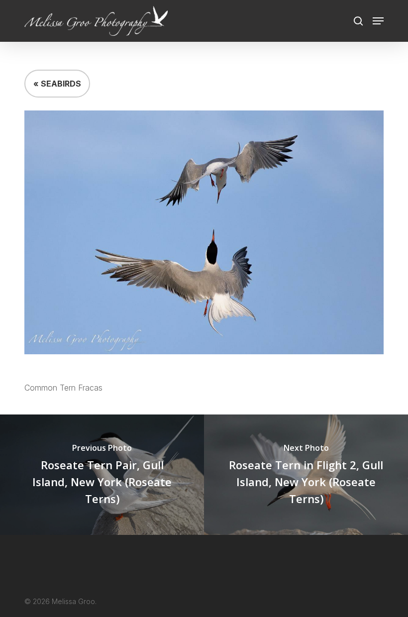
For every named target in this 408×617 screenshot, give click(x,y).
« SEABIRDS (57, 84)
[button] (378, 21)
